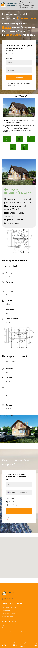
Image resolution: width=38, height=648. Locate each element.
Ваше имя (9, 340)
